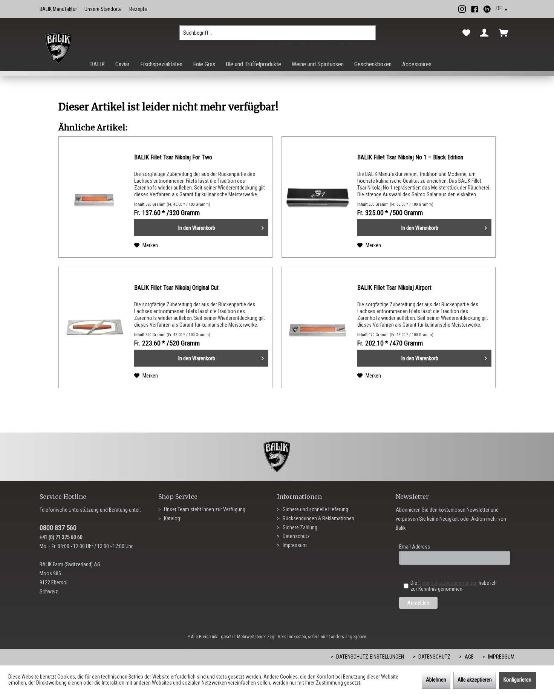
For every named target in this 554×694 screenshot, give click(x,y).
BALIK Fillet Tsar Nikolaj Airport (394, 287)
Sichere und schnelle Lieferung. (315, 509)
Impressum (294, 545)
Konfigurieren (517, 680)
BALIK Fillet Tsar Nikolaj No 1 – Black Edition (410, 157)
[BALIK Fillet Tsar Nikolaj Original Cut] (95, 327)
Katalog (171, 518)
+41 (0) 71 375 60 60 (61, 537)
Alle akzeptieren (475, 680)
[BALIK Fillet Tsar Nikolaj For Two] (95, 197)
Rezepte (138, 9)
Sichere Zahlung (299, 527)
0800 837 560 (58, 527)
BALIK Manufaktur (58, 9)
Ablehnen (436, 680)
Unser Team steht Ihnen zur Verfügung (204, 509)
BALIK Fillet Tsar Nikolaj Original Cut (176, 287)
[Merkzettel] (466, 33)
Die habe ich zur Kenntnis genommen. (453, 586)
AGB (469, 657)
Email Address (414, 547)
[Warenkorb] (505, 32)
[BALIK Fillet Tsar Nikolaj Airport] (318, 327)
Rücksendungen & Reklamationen (318, 518)
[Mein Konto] (485, 32)
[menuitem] (277, 35)
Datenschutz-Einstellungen (369, 657)
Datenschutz (296, 536)
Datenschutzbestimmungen (447, 583)
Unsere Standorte (103, 9)
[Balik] (59, 48)
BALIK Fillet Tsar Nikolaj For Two (173, 157)
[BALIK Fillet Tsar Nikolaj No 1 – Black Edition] (318, 197)
